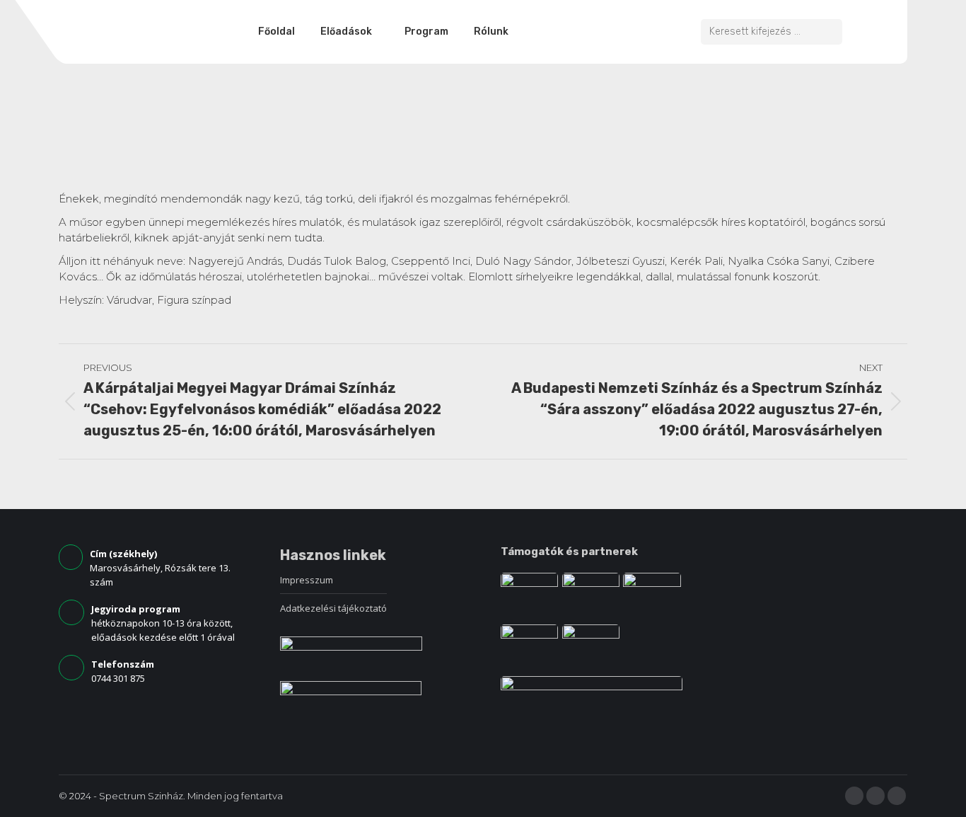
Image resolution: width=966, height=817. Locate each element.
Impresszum (306, 579)
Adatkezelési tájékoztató (333, 608)
